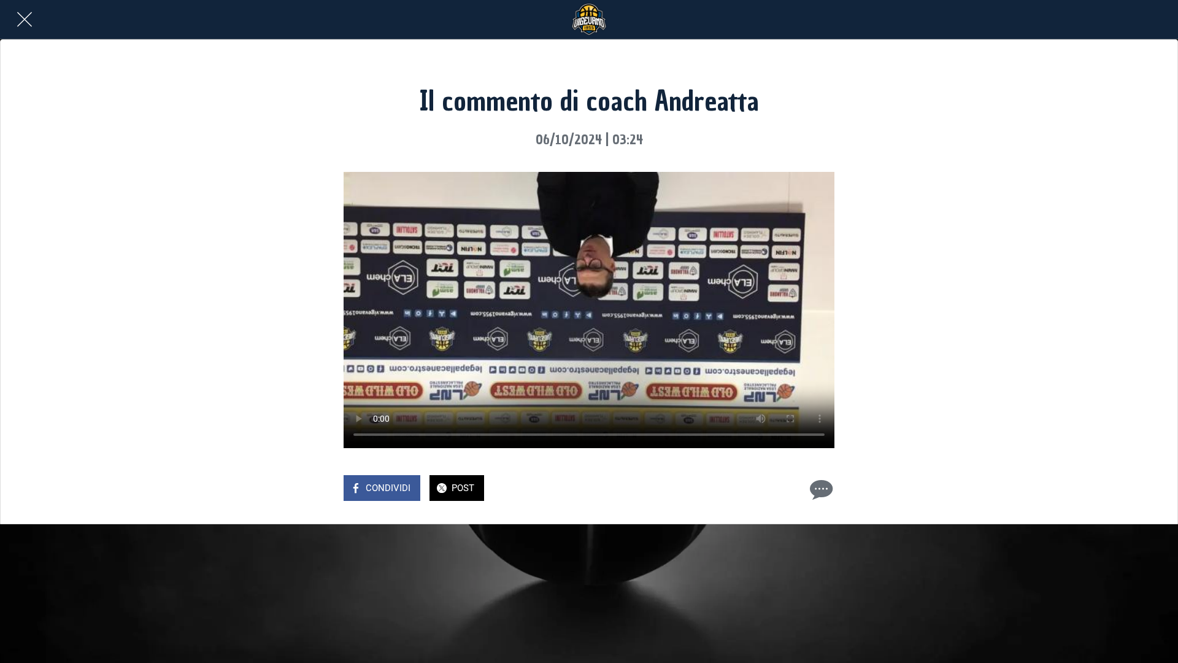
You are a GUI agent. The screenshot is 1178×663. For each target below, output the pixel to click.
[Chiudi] (24, 19)
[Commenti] (819, 489)
